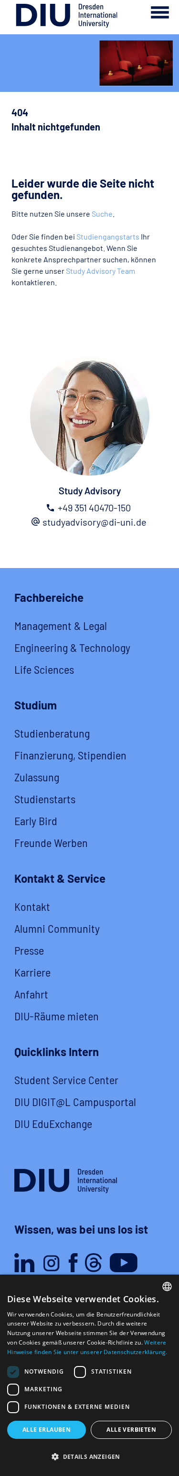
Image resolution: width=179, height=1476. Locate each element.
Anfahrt (31, 994)
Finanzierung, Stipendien (70, 755)
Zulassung (36, 777)
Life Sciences (44, 669)
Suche (102, 213)
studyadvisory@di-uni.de (94, 522)
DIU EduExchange (53, 1123)
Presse (29, 950)
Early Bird (35, 821)
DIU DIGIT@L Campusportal (75, 1101)
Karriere (32, 972)
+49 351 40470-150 (94, 507)
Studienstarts (44, 799)
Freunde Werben (51, 842)
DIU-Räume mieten (56, 1016)
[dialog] (89, 1375)
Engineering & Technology (72, 647)
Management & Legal (60, 625)
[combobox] (167, 1286)
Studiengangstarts (107, 236)
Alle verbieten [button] (131, 1430)
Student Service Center (66, 1080)
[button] (89, 1457)
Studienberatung (52, 733)
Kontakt (32, 906)
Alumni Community (57, 928)
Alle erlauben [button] (46, 1430)
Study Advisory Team (100, 270)
